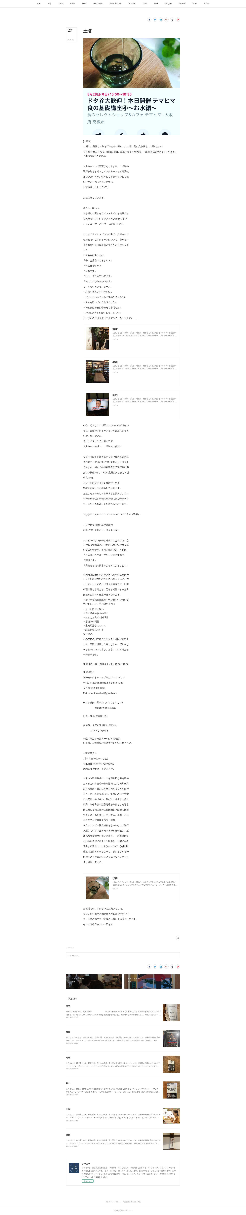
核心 (68, 1083)
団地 (68, 1108)
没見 (68, 1006)
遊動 (68, 1057)
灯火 (68, 1031)
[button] (38, 3)
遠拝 (68, 1134)
